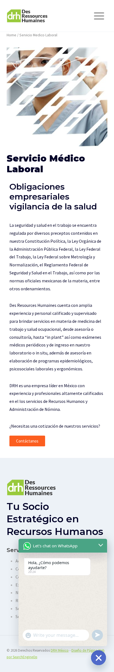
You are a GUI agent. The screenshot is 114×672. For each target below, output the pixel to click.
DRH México (60, 650)
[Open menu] (98, 15)
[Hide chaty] (98, 657)
